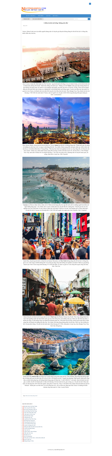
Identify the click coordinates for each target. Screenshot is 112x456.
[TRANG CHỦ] (23, 15)
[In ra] (88, 25)
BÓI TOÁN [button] (55, 15)
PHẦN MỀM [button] (40, 15)
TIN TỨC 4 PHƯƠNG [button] (30, 15)
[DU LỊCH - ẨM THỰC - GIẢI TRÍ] (34, 9)
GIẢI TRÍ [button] (48, 15)
